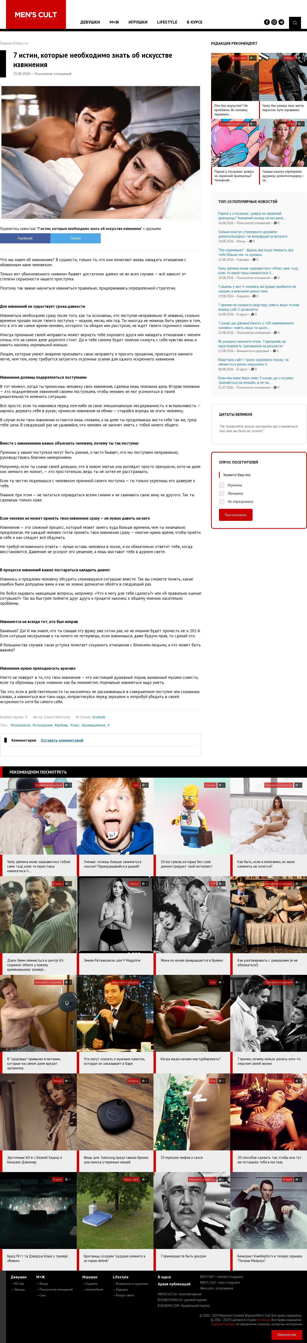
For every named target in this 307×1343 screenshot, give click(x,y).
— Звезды (18, 1289)
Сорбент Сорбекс (223, 1324)
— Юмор (42, 1284)
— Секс (41, 1295)
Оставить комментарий (62, 740)
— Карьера (120, 1289)
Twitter (75, 238)
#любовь (61, 725)
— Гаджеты (90, 1284)
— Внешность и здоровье (130, 1284)
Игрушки (138, 22)
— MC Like (17, 1284)
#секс (75, 725)
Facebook (25, 238)
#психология (20, 725)
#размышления (93, 725)
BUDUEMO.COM (184, 1306)
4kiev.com (216, 1288)
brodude (99, 717)
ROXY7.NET (221, 1277)
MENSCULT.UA (179, 1294)
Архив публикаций (174, 1283)
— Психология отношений (54, 1289)
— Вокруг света (123, 1295)
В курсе (194, 22)
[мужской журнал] (36, 15)
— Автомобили (92, 1289)
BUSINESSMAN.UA (182, 1300)
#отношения (42, 725)
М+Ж (114, 22)
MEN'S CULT (220, 1282)
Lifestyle (167, 22)
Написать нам (286, 1335)
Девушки (90, 22)
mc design (263, 1320)
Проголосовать (236, 515)
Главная (6, 43)
